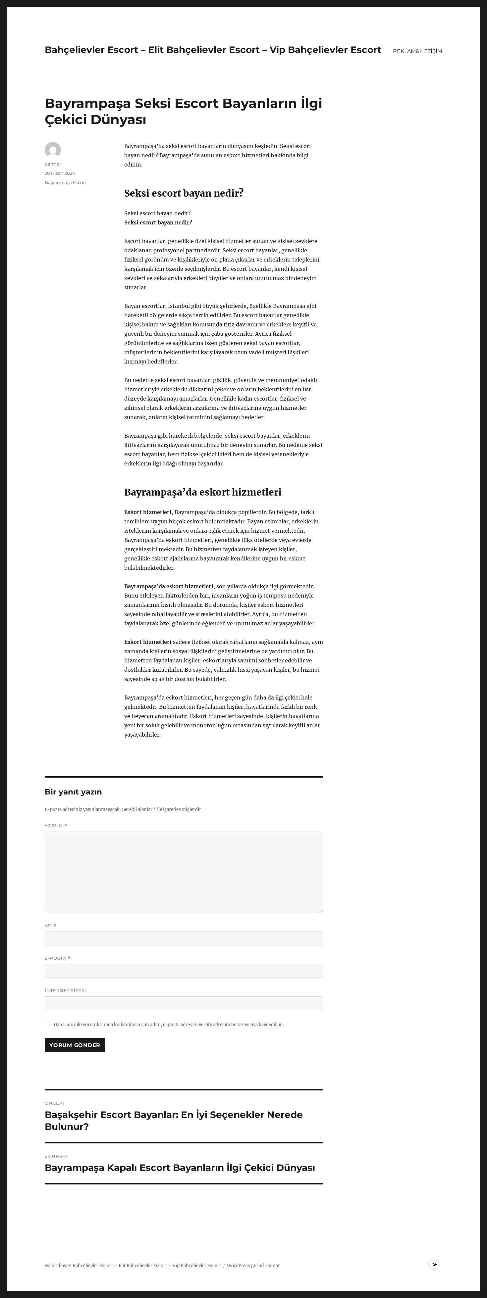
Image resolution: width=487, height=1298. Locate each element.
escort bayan (58, 1266)
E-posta (58, 958)
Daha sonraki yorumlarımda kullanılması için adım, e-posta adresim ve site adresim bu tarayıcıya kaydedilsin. (169, 1025)
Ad (50, 926)
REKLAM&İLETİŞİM (417, 51)
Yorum (56, 826)
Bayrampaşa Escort (65, 182)
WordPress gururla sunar (253, 1266)
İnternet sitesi (65, 990)
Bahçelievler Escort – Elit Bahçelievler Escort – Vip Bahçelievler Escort (213, 49)
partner (53, 164)
